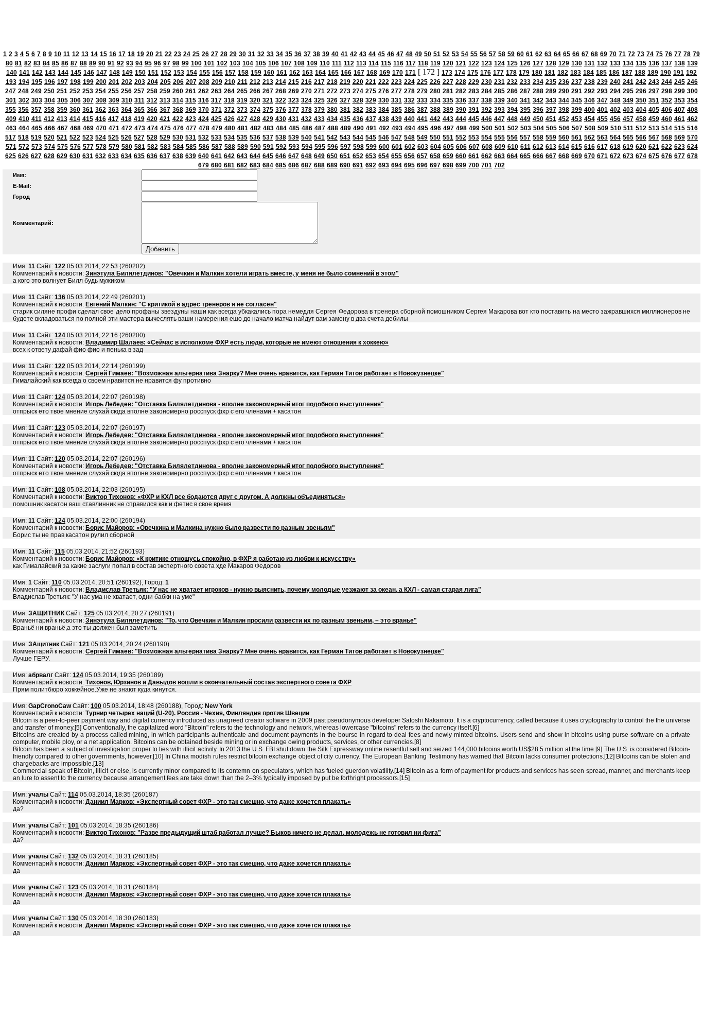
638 (177, 156)
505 (551, 128)
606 (461, 146)
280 (435, 91)
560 (563, 137)
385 (396, 109)
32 (261, 54)
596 (332, 146)
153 (178, 72)
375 (267, 109)
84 (46, 63)
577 (88, 146)
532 (203, 137)
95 (148, 63)
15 (103, 54)
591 (268, 146)
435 (345, 119)
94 (139, 63)
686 (293, 165)
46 (390, 54)
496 (435, 128)
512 (641, 128)
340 (512, 100)
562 (589, 137)
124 (499, 63)
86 (64, 63)
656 (409, 156)
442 (435, 119)
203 (139, 81)
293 (602, 91)
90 (102, 63)
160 (268, 72)
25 (196, 54)
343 (551, 100)
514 (666, 128)
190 (665, 72)
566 (641, 137)
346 (589, 100)
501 (500, 128)
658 (435, 156)
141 (24, 72)
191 (678, 72)
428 (255, 119)
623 (679, 146)
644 (255, 156)
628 (49, 156)
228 (460, 81)
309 (114, 100)
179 (524, 72)
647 (293, 156)
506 (564, 128)
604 (435, 146)
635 (139, 156)
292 (589, 91)
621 (653, 146)
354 (692, 100)
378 (306, 109)
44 (372, 54)
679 (203, 165)
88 (83, 63)
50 (427, 54)
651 (345, 156)
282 (460, 91)
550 (435, 137)
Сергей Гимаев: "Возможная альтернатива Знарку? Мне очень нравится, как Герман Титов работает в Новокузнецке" (264, 373)
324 (306, 100)
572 (24, 146)
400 (589, 109)
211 (242, 81)
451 (551, 119)
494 (410, 128)
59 (511, 54)
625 (10, 156)
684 (267, 165)
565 (628, 137)
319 (242, 100)
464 (24, 128)
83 (37, 63)
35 (288, 54)
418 (126, 119)
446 (486, 119)
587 (217, 146)
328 (358, 100)
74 (650, 54)
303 (36, 100)
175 (472, 72)
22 (168, 54)
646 (280, 156)
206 (178, 81)
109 (312, 63)
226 (435, 81)
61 (529, 54)
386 (409, 109)
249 (36, 91)
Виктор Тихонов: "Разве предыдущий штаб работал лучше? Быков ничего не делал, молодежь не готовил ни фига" (263, 832)
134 (628, 63)
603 (422, 146)
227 (448, 81)
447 (499, 119)
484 (281, 128)
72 (631, 54)
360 (74, 109)
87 (74, 63)
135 (641, 63)
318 (229, 100)
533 (216, 137)
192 (691, 72)
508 (590, 128)
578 (101, 146)
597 (345, 146)
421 (165, 119)
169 (384, 72)
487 (319, 128)
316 (203, 100)
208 (204, 81)
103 (235, 63)
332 (409, 100)
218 (332, 81)
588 (229, 146)
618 (615, 146)
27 (214, 54)
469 (88, 128)
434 (332, 119)
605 (448, 146)
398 (563, 109)
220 (358, 81)
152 (166, 72)
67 (585, 54)
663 (499, 156)
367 (165, 109)
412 (49, 119)
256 (126, 91)
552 (460, 137)
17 (122, 54)
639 (190, 156)
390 (460, 109)
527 (139, 137)
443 (448, 119)
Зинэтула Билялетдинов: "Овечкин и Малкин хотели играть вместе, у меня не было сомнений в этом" (242, 273)
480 (229, 128)
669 (576, 156)
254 (100, 91)
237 (576, 81)
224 (409, 81)
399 (576, 109)
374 (255, 109)
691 (358, 165)
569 (679, 137)
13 (85, 54)
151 (153, 72)
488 (332, 128)
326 (332, 100)
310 (126, 100)
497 (448, 128)
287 (525, 91)
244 (666, 81)
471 (114, 128)
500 (487, 128)
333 (422, 100)
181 (549, 72)
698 (448, 165)
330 (383, 100)
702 (499, 165)
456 (615, 119)
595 (319, 146)
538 (280, 137)
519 (36, 137)
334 (435, 100)
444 (460, 119)
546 (383, 137)
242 (641, 81)
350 (641, 100)
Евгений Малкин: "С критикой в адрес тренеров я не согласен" (181, 304)
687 (306, 165)
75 (659, 54)
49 (418, 54)
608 (487, 146)
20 (149, 54)
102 (222, 63)
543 (345, 137)
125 (512, 63)
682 (242, 165)
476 (178, 128)
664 (512, 156)
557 (525, 137)
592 (281, 146)
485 (294, 128)
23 (177, 54)
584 (178, 146)
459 (653, 119)
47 (399, 54)
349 (628, 100)
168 (371, 72)
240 (615, 81)
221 (370, 81)
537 (267, 137)
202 (126, 81)
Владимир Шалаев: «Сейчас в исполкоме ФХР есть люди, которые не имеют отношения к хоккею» (237, 342)
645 (267, 156)
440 (409, 119)
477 (191, 128)
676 (666, 156)
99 (185, 63)
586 (204, 146)
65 (566, 54)
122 (473, 63)
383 (370, 109)
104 (247, 63)
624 (692, 146)
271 (319, 91)
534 (229, 137)
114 (373, 63)
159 (256, 72)
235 (551, 81)
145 (76, 72)
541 (319, 137)
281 (448, 91)
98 (176, 63)
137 (666, 63)
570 (692, 137)
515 (679, 128)
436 (358, 119)
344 (563, 100)
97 (166, 63)
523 (87, 137)
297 (653, 91)
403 (628, 109)
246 (692, 81)
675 (653, 156)
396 (538, 109)
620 (641, 146)
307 (88, 100)
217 (319, 81)
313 (165, 100)
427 (242, 119)
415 (87, 119)
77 (677, 54)
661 (473, 156)
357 (36, 109)
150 (140, 72)
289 (551, 91)
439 (396, 119)
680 (216, 165)
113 (361, 63)
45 (381, 54)
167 (359, 72)
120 (448, 63)
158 (243, 72)
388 (435, 109)
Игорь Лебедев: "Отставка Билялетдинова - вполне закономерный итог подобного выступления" (234, 404)
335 (448, 100)
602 (410, 146)
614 (563, 146)
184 (588, 72)
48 (409, 54)
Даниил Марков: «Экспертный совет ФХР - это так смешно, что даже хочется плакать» (218, 801)
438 (383, 119)
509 (602, 128)
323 (293, 100)
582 (152, 146)
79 (696, 54)
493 (397, 128)
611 (525, 146)
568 (666, 137)
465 (36, 128)
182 (562, 72)
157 (230, 72)
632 (100, 156)
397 (551, 109)
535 (242, 137)
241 (628, 81)
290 (563, 91)
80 (9, 63)
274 (358, 91)
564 (615, 137)
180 (537, 72)
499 (474, 128)
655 (396, 156)
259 (165, 91)
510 (615, 128)
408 (692, 109)
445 (473, 119)
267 (267, 91)
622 (666, 146)
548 (409, 137)
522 (74, 137)
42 (353, 54)
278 (409, 91)
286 (512, 91)
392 (486, 109)
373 (242, 109)
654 (383, 156)
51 (437, 54)
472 (126, 128)
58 (501, 54)
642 (229, 156)
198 (75, 81)
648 (306, 156)
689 (332, 165)
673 (628, 156)
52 (446, 54)
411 (36, 119)
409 (11, 119)
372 (229, 109)
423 (190, 119)
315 (190, 100)
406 (666, 109)
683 (255, 165)
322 (280, 100)
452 (563, 119)
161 (281, 72)
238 (589, 81)
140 (11, 72)
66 (575, 54)
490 (358, 128)
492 (384, 128)
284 (486, 91)
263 (216, 91)
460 (666, 119)
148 (114, 72)
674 (641, 156)
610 (512, 146)
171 (410, 72)
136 (653, 63)
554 (486, 137)
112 (349, 63)
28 (223, 54)
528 (152, 137)
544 (358, 137)
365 (139, 109)
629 (62, 156)
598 (358, 146)
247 (10, 91)
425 (216, 119)
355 (10, 109)
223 (396, 81)
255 (113, 91)
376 (280, 109)
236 (563, 81)
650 (332, 156)
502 (512, 128)
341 (525, 100)
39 (325, 54)
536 (255, 137)
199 (88, 81)
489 (345, 128)
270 (306, 91)
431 (293, 119)
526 (126, 137)
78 (687, 54)
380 (332, 109)
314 (177, 100)
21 (159, 54)
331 (396, 100)
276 (383, 91)
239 (602, 81)
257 (139, 91)
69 (603, 54)
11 (66, 54)
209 (217, 81)
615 (576, 146)
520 (49, 137)
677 (679, 156)
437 (370, 119)
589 (242, 146)
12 (75, 54)
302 (24, 100)
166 (346, 72)
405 (653, 109)
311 (139, 100)
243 (653, 81)
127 (538, 63)
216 (306, 81)
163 (307, 72)
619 (628, 146)
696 (422, 165)
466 (49, 128)
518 (23, 137)
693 (383, 165)
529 (165, 137)
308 (101, 100)
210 (229, 81)
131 (589, 63)
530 (177, 137)
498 (461, 128)
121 (460, 63)
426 (229, 119)
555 (499, 137)
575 (62, 146)
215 (293, 81)
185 (601, 72)
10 (57, 54)
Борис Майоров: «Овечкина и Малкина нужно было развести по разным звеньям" (210, 527)
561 (576, 137)
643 (242, 156)
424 (203, 119)
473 (139, 128)
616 (589, 146)
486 (307, 128)
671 (602, 156)
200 (101, 81)
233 (525, 81)
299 (679, 91)
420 (152, 119)
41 (344, 54)
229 (473, 81)
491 (371, 128)
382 (358, 109)
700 (473, 165)
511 (628, 128)
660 (460, 156)
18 (131, 54)
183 (575, 72)
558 (538, 137)
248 (23, 91)
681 (229, 165)
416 (100, 119)
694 (396, 165)
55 (474, 54)
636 (152, 156)
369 (190, 109)
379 (319, 109)
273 (345, 91)
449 (525, 119)
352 (666, 100)
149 (127, 72)
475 (165, 128)
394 (512, 109)
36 (298, 54)
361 (87, 109)
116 (398, 63)
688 (319, 165)
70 (613, 54)
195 (36, 81)
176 (485, 72)
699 (460, 165)
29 (233, 54)
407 (679, 109)
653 (370, 156)
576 (75, 146)
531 (190, 137)
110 (325, 63)
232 (512, 81)
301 (11, 100)
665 (525, 156)
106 (273, 63)
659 (448, 156)
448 (512, 119)
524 (100, 137)
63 (548, 54)
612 (538, 146)
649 (319, 156)
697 (435, 165)
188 (640, 72)
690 (345, 165)
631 (87, 156)
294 (615, 91)
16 (112, 54)
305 (62, 100)
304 (49, 100)
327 (345, 100)
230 (486, 81)
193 (11, 81)
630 (74, 156)
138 (679, 63)
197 (62, 81)
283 (473, 91)
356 (23, 109)
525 (113, 137)
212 (255, 81)
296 (641, 91)
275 (370, 91)
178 (511, 72)
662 (486, 156)
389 (448, 109)
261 (190, 91)
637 (165, 156)
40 (335, 54)
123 (486, 63)
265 (242, 91)
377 (293, 109)
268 (280, 91)
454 (589, 119)
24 (186, 54)
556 (512, 137)
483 (268, 128)
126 (525, 63)
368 (177, 109)
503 (525, 128)
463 (11, 128)
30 (242, 54)
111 (337, 63)
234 (538, 81)
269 (293, 91)
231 (499, 81)
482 (255, 128)
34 (279, 54)
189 (652, 72)
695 (409, 165)
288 (538, 91)
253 (87, 91)
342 (538, 100)
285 (499, 91)
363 (113, 109)
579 (114, 146)
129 (563, 63)
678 (692, 156)
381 (345, 109)
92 (120, 63)
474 (152, 128)
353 (679, 100)
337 (473, 100)
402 (615, 109)
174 (459, 72)
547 (396, 137)
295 (628, 91)
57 (492, 54)
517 (10, 137)
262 (203, 91)
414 (74, 119)
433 (319, 119)
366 (152, 109)
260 (177, 91)
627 (36, 156)
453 (576, 119)
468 (75, 128)
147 (101, 72)
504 (538, 128)
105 (260, 63)
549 (422, 137)
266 (255, 91)
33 (270, 54)
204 (152, 81)
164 (320, 72)
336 (460, 100)
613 (551, 146)
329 (370, 100)
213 (267, 81)
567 (653, 137)
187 (627, 72)
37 (307, 54)
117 (411, 63)
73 (640, 54)
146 (88, 72)
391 (473, 109)
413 (62, 119)
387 (422, 109)
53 (455, 54)
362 (100, 109)
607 (474, 146)
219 (345, 81)
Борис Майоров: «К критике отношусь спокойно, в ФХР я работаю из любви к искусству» (220, 558)
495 (422, 128)
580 (126, 146)
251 (62, 91)
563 (602, 137)
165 (333, 72)
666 (538, 156)
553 (473, 137)
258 (152, 91)
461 (679, 119)
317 (216, 100)
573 (36, 146)
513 (653, 128)
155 (204, 72)
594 (307, 146)
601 (397, 146)
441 (422, 119)
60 (520, 54)
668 (563, 156)
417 (113, 119)
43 (362, 54)
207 (191, 81)
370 (203, 109)
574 (49, 146)
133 (615, 63)
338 (486, 100)
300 (692, 91)
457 (628, 119)
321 (267, 100)
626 (23, 156)
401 (602, 109)
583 (165, 146)
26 (205, 54)
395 (525, 109)
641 (216, 156)
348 (615, 100)
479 (217, 128)
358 (49, 109)
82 (27, 63)
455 (602, 119)
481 (242, 128)
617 (602, 146)
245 (679, 81)
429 (267, 119)
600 (384, 146)
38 (316, 54)
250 (49, 91)
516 (692, 128)
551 (448, 137)
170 (397, 72)
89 (92, 63)
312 (152, 100)
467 (62, 128)
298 (666, 91)
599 (371, 146)
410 (24, 119)
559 (551, 137)
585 (191, 146)
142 (37, 72)
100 (196, 63)
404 (641, 109)
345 (576, 100)
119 (435, 63)
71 (622, 54)
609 (500, 146)
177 (498, 72)
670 (589, 156)
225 (422, 81)
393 (499, 109)
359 (62, 109)
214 (280, 81)
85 (55, 63)
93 (129, 63)
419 (139, 119)
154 (191, 72)
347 (602, 100)
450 (538, 119)
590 (255, 146)
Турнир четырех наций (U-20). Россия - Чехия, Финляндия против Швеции (197, 713)
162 (294, 72)
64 (557, 54)
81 (18, 63)
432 (306, 119)
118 (423, 63)
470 (101, 128)
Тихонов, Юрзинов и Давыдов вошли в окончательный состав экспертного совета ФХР (218, 682)
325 (319, 100)
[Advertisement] (351, 26)
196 (49, 81)
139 (692, 63)
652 (358, 156)
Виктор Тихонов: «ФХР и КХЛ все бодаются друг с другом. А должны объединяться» (215, 497)
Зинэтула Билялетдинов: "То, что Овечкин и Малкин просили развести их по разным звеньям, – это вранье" (251, 620)
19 (140, 54)
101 (209, 63)
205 (165, 81)
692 (370, 165)
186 (614, 72)
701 (486, 165)
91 (111, 63)
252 (74, 91)
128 (551, 63)
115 (386, 63)
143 (50, 72)
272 (332, 91)
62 (538, 54)
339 (499, 100)
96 (157, 63)
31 (251, 54)
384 (383, 109)
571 (11, 146)
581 (139, 146)
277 (396, 91)
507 (577, 128)
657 (422, 156)
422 (177, 119)
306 (75, 100)
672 (615, 156)
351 (653, 100)
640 (203, 156)
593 (294, 146)
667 (551, 156)
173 (447, 72)
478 (204, 128)
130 (576, 63)
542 (332, 137)
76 (668, 54)
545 (370, 137)
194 (24, 81)
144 (63, 72)
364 (126, 109)
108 (299, 63)
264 (229, 91)
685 (280, 165)
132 (602, 63)
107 (286, 63)
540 (306, 137)
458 (641, 119)
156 (217, 72)
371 (216, 109)
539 (293, 137)
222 (383, 81)
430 (280, 119)
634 (126, 156)
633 (113, 156)
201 (114, 81)
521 (62, 137)
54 (464, 54)
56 (483, 54)
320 (255, 100)
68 (594, 54)
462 (692, 119)
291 (576, 91)
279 (422, 91)
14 (94, 54)
